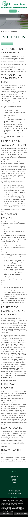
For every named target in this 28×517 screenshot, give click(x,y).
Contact (13, 11)
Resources (7, 31)
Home (2, 31)
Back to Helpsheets (7, 44)
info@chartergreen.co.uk (15, 493)
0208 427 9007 (17, 490)
